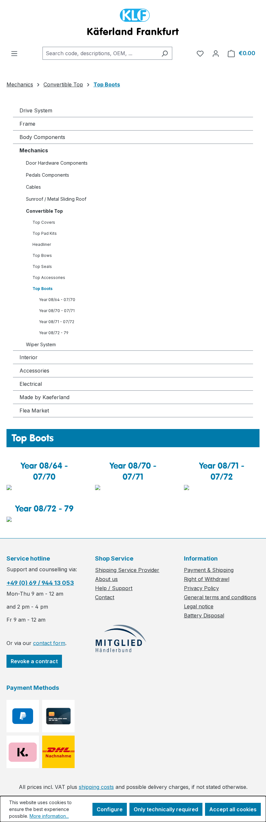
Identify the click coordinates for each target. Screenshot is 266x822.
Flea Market (34, 410)
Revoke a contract (34, 661)
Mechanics (33, 150)
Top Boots (42, 288)
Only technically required (166, 809)
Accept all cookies (233, 809)
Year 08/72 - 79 (53, 332)
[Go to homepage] (133, 23)
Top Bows (42, 255)
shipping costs (96, 787)
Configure (110, 809)
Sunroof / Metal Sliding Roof (56, 199)
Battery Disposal (204, 615)
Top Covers (43, 222)
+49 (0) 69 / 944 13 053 (40, 582)
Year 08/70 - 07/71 (57, 310)
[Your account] (216, 53)
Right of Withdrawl (206, 579)
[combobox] (99, 53)
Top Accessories (48, 277)
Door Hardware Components (57, 163)
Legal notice (198, 606)
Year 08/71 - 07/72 (56, 321)
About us (106, 579)
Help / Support (113, 588)
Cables (33, 187)
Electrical (30, 384)
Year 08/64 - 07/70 (57, 299)
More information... (49, 816)
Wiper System (41, 344)
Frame (27, 123)
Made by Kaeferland (44, 397)
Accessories (34, 370)
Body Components (42, 137)
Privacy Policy (201, 588)
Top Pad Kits (44, 233)
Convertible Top (44, 211)
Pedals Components (47, 175)
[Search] (164, 53)
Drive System (35, 110)
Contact (104, 597)
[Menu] (14, 53)
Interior (28, 357)
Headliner (41, 244)
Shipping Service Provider (127, 570)
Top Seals (42, 266)
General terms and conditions (220, 597)
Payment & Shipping (209, 570)
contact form (49, 643)
